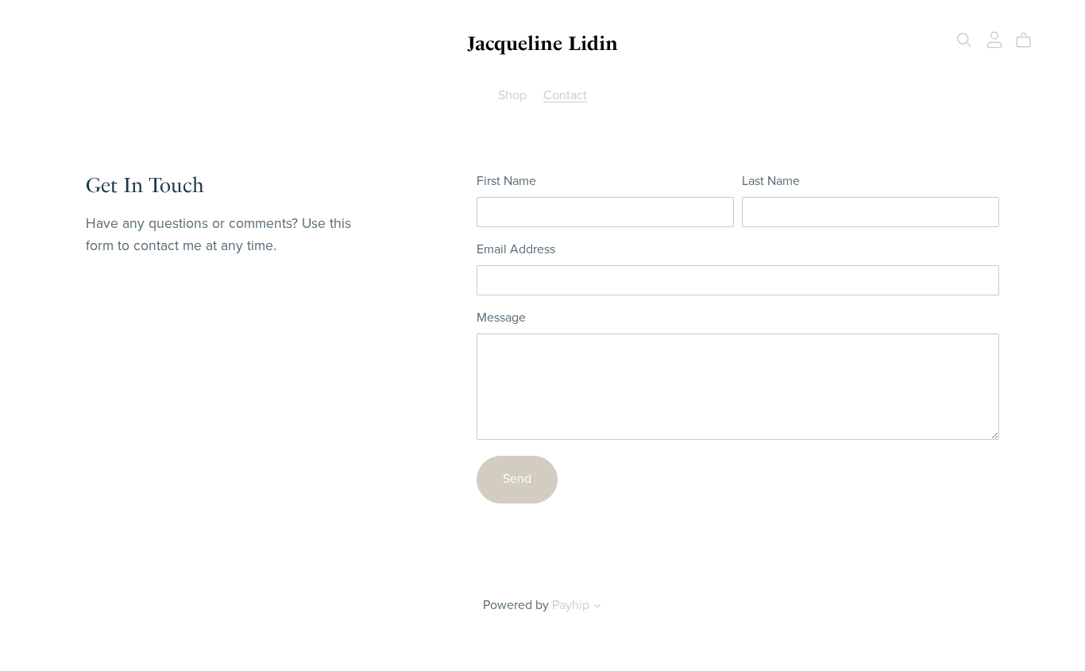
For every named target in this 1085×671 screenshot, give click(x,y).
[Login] (994, 39)
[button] (597, 607)
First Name (506, 181)
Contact (565, 95)
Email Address (516, 249)
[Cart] (1029, 40)
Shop (512, 95)
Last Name (771, 181)
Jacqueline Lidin (542, 43)
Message (501, 318)
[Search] (964, 40)
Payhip (570, 605)
